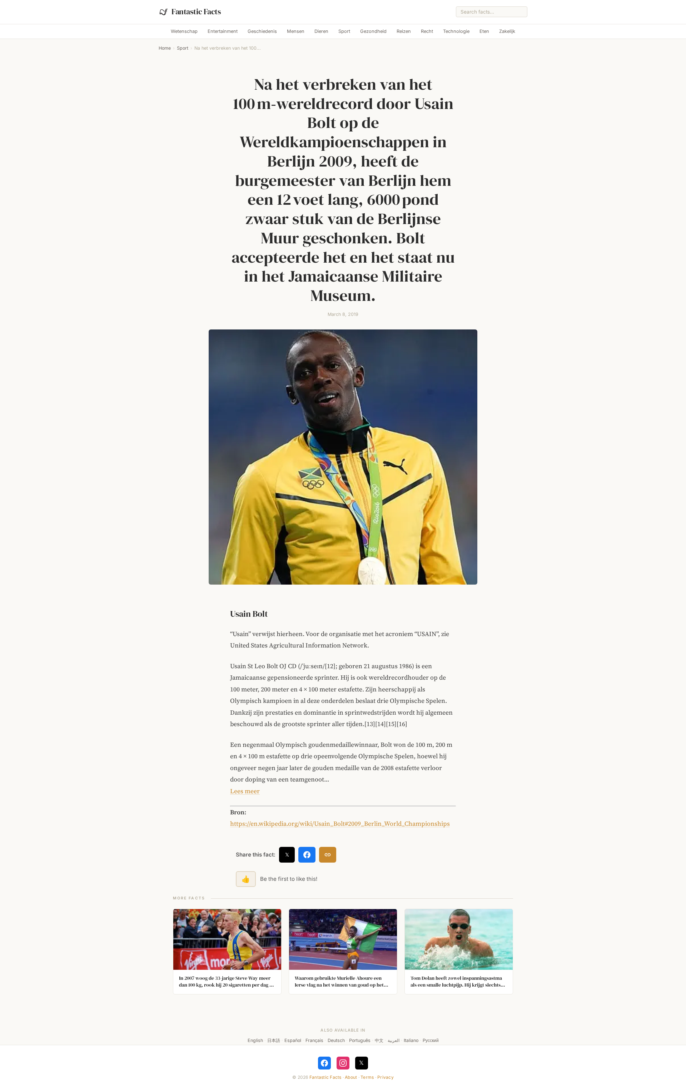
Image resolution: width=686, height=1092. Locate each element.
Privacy (385, 1077)
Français (314, 1040)
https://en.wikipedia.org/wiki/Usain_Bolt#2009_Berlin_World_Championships (340, 823)
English (255, 1040)
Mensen (295, 31)
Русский (431, 1040)
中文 (379, 1040)
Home (165, 48)
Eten (484, 31)
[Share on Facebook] (306, 855)
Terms (367, 1077)
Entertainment (223, 31)
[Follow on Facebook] (324, 1063)
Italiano (411, 1040)
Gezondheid (373, 31)
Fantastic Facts (325, 1077)
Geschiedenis (262, 31)
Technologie (456, 31)
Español (292, 1040)
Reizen (404, 31)
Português (360, 1040)
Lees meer (245, 791)
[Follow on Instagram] (343, 1063)
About (351, 1077)
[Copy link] (327, 855)
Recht (427, 31)
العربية (393, 1040)
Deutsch (336, 1040)
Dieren (321, 31)
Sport (344, 31)
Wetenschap (184, 31)
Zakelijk (507, 31)
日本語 (273, 1040)
